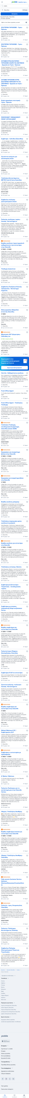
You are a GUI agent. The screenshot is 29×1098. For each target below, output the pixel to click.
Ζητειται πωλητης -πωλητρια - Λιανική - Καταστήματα (11, 685)
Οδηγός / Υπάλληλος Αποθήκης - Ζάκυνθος (12, 856)
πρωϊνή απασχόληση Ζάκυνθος (9, 1005)
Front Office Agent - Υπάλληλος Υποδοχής (12, 404)
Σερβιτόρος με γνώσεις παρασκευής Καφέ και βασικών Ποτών (11, 608)
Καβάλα (3, 983)
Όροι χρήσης (4, 1086)
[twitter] (9, 1078)
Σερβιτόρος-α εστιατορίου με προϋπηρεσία (11, 753)
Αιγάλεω (3, 997)
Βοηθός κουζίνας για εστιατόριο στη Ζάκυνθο (12, 544)
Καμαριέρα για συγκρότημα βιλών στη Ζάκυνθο (12, 479)
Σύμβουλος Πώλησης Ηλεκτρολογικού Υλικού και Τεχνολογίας (10, 950)
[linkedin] (13, 1078)
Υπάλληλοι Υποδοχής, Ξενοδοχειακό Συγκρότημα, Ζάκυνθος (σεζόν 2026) (10, 426)
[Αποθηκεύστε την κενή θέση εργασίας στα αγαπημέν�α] (27, 567)
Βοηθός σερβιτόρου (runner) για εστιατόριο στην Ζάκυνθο (11, 832)
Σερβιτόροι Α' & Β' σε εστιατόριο (11, 672)
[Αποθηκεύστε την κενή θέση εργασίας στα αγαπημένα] (27, 27)
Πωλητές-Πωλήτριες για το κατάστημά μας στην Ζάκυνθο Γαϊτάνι (11, 790)
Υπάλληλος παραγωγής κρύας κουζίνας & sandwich (11, 522)
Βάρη (2, 991)
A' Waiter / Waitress (7, 776)
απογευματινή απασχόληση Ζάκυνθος (10, 1011)
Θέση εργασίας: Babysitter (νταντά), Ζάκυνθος (10, 311)
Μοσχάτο (3, 989)
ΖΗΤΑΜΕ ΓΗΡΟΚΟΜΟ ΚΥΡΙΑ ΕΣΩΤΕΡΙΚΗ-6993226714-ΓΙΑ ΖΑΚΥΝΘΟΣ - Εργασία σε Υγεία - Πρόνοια (11, 82)
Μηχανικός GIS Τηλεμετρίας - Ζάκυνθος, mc (11, 335)
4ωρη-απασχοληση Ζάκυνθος (8, 1009)
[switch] (26, 22)
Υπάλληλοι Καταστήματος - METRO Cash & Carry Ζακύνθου (11, 179)
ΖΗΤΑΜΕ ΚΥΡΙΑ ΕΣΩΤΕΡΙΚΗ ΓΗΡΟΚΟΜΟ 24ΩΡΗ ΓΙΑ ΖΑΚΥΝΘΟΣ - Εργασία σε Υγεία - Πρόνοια (12, 63)
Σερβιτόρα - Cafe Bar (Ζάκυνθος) (12, 139)
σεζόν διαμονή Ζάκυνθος (7, 1007)
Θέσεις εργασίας (5, 1053)
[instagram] (6, 1078)
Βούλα (2, 987)
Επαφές (3, 1051)
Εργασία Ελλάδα (5, 1058)
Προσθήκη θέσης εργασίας (8, 1064)
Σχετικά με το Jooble (6, 1048)
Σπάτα (3, 981)
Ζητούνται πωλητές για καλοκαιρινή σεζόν (9, 157)
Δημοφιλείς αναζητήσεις (8, 975)
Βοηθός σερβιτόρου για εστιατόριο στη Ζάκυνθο (9, 628)
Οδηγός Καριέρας (5, 1073)
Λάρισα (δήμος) (4, 995)
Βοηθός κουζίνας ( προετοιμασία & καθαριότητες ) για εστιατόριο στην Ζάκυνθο (12, 245)
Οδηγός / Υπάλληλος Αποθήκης (11, 811)
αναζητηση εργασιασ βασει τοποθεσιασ (11, 1021)
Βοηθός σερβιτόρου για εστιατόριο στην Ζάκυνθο (9, 707)
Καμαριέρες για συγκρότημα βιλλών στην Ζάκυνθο (10, 453)
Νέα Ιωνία (3, 999)
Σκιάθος (3, 993)
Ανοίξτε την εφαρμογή (23, 2)
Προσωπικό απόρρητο (7, 1089)
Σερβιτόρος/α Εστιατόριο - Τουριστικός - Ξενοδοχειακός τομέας (11, 586)
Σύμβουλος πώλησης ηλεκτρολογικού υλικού (9, 200)
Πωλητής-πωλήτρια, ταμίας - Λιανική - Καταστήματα (11, 220)
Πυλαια (3, 985)
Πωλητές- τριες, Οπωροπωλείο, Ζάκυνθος (11, 906)
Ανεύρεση (14, 14)
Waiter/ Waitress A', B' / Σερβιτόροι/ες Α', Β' (8, 731)
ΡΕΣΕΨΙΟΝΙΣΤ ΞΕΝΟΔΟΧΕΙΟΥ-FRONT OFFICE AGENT (11, 118)
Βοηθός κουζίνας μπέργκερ (10, 502)
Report (26, 39)
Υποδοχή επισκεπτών (8, 269)
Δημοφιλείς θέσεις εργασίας (8, 1019)
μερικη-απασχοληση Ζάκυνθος (8, 1013)
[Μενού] (2, 2)
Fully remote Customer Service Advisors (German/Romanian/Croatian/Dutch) (12, 882)
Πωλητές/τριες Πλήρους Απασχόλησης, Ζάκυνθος (9, 652)
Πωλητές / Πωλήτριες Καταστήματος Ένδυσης (9, 929)
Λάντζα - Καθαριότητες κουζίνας (12, 373)
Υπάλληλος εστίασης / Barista (11, 567)
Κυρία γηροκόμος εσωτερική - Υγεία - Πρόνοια (11, 101)
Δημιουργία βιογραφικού (14, 367)
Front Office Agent (7, 391)
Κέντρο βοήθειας (5, 1056)
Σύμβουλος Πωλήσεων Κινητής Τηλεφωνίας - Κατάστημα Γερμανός (11, 288)
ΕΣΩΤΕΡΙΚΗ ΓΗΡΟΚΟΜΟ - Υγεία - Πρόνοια (12, 28)
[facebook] (2, 1078)
